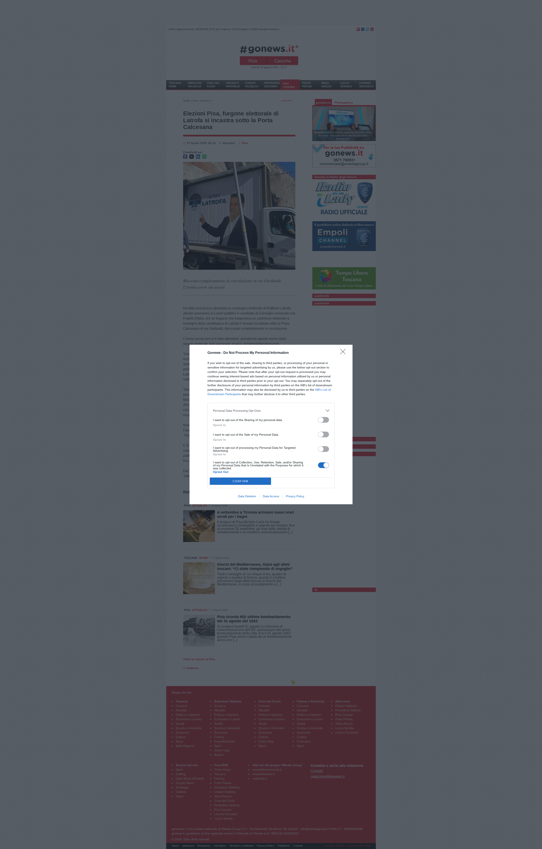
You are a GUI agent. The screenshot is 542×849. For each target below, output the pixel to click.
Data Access (271, 496)
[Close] (344, 353)
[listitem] (271, 410)
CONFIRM (240, 481)
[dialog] (271, 424)
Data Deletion (247, 496)
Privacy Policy (295, 496)
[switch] (323, 420)
